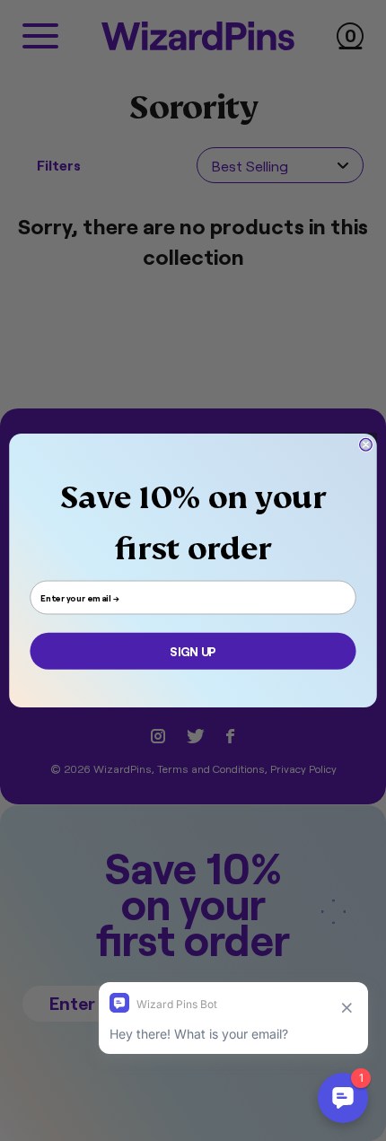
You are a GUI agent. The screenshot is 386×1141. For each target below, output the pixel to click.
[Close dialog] (366, 444)
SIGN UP (192, 651)
